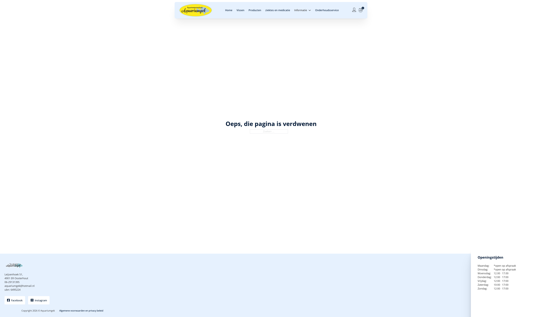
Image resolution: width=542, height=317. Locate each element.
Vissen (240, 10)
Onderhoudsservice (327, 10)
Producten (255, 10)
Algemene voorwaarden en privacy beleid (81, 310)
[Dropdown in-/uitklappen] (309, 10)
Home (228, 10)
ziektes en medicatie (277, 10)
